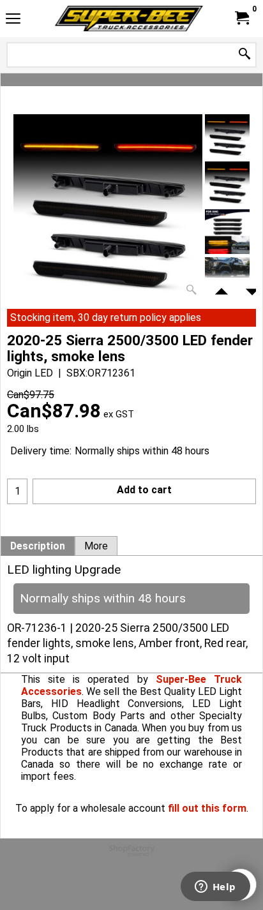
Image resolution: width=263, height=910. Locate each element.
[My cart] (241, 18)
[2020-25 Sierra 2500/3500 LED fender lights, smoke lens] (107, 207)
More (96, 546)
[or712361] (227, 183)
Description (37, 546)
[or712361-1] (227, 231)
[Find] (244, 54)
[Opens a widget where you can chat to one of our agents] (215, 888)
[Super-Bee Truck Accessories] (129, 18)
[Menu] (13, 20)
